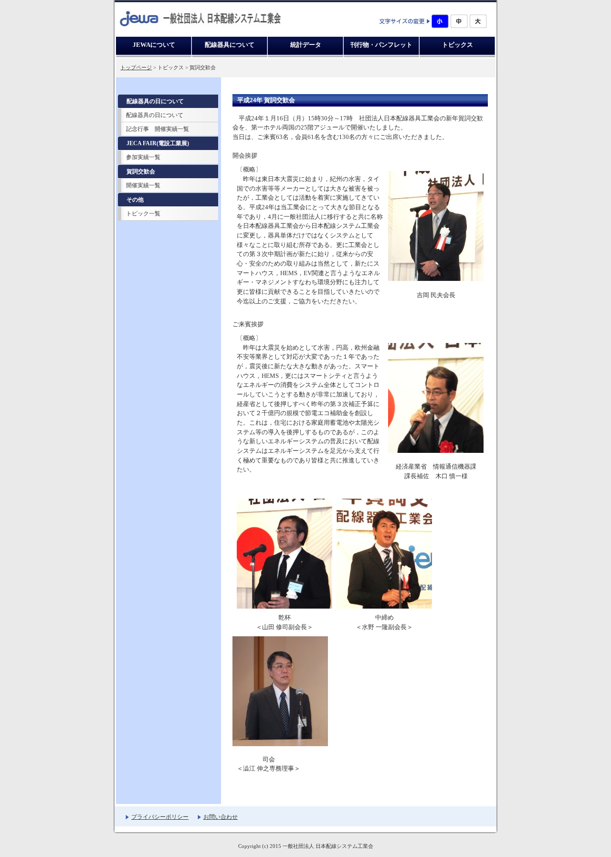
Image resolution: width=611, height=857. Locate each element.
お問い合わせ (220, 817)
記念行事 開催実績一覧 (157, 129)
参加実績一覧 (143, 157)
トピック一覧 (143, 213)
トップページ (136, 67)
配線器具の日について (154, 115)
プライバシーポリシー (160, 817)
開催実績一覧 (143, 185)
